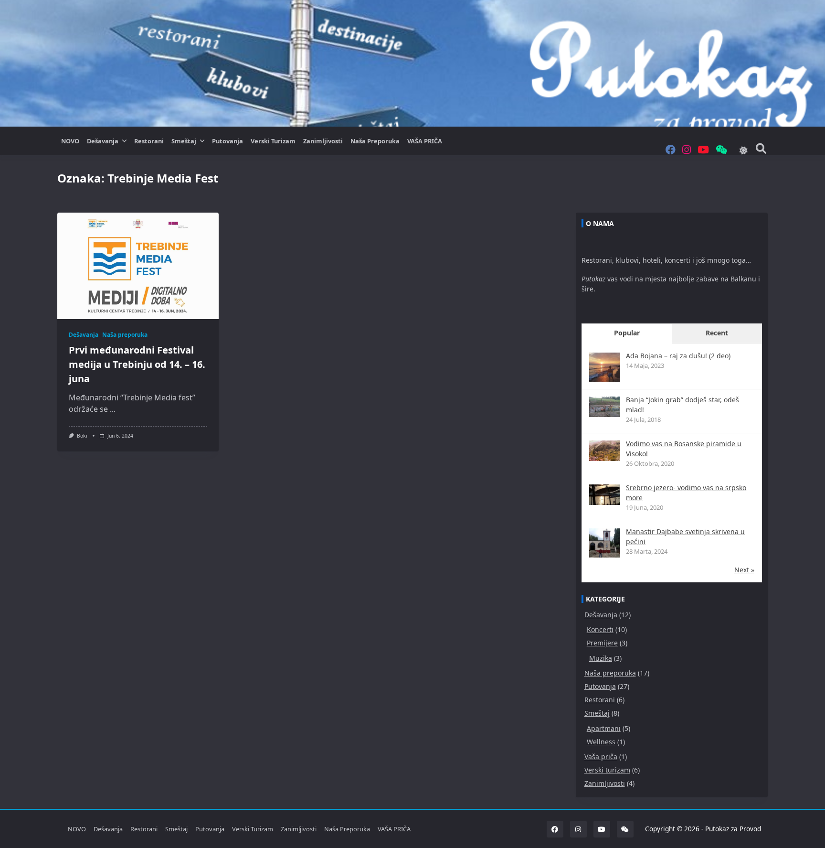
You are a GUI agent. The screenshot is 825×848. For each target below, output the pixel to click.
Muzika (600, 658)
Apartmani (604, 728)
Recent (717, 332)
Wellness (601, 741)
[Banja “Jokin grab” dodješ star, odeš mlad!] (604, 407)
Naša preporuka (375, 141)
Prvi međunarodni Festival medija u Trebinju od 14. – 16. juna (137, 364)
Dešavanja (102, 141)
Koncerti (600, 629)
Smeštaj (183, 141)
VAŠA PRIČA (424, 141)
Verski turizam (273, 141)
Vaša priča (600, 756)
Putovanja (227, 141)
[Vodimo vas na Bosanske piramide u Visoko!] (604, 450)
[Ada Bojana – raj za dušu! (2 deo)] (604, 368)
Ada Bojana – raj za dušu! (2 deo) (678, 355)
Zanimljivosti (323, 141)
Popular (627, 332)
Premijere (602, 642)
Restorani (149, 141)
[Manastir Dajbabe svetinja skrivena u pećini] (604, 543)
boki (82, 435)
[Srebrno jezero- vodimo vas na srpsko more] (604, 494)
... (113, 409)
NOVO (70, 141)
